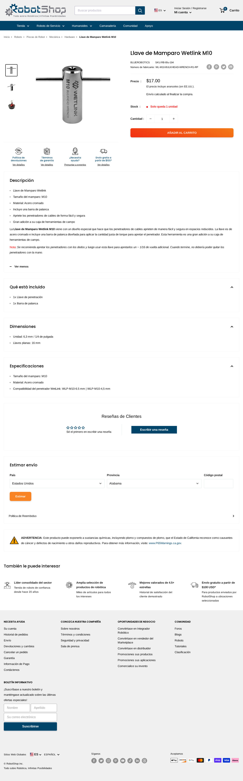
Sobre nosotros (70, 628)
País (12, 475)
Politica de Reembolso (22, 516)
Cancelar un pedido (16, 652)
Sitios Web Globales (15, 754)
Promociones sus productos (135, 654)
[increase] (174, 119)
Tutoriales (181, 646)
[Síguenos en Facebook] (94, 760)
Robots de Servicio (49, 25)
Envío (7, 640)
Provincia (113, 475)
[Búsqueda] (140, 10)
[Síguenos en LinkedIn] (137, 760)
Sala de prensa (70, 646)
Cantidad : (137, 118)
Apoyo (149, 25)
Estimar (20, 496)
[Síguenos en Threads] (144, 760)
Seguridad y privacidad (75, 640)
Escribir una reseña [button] (154, 429)
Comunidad (130, 25)
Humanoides (80, 25)
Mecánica (54, 37)
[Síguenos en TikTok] (130, 760)
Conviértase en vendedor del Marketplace (135, 640)
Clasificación (182, 652)
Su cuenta (10, 628)
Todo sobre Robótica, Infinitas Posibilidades (28, 768)
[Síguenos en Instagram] (108, 760)
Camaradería (107, 25)
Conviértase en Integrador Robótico (134, 630)
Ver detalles (19, 164)
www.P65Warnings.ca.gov (165, 543)
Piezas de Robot (36, 37)
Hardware (70, 37)
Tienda (21, 25)
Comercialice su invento (133, 666)
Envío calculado (156, 94)
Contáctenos (12, 669)
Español (50, 754)
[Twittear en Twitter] (223, 67)
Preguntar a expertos (75, 164)
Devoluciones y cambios (19, 646)
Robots (18, 37)
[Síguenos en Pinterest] (115, 760)
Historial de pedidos (16, 634)
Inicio (7, 37)
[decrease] (151, 119)
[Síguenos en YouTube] (122, 760)
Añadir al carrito (182, 132)
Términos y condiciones (75, 634)
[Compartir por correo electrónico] (231, 67)
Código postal (213, 475)
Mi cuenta (181, 12)
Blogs (178, 634)
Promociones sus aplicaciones (137, 660)
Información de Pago (16, 663)
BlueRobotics (140, 62)
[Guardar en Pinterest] (216, 67)
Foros (178, 628)
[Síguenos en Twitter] (101, 760)
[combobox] (105, 10)
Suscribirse (30, 726)
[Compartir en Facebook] (209, 67)
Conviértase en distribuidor (134, 648)
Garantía (9, 658)
